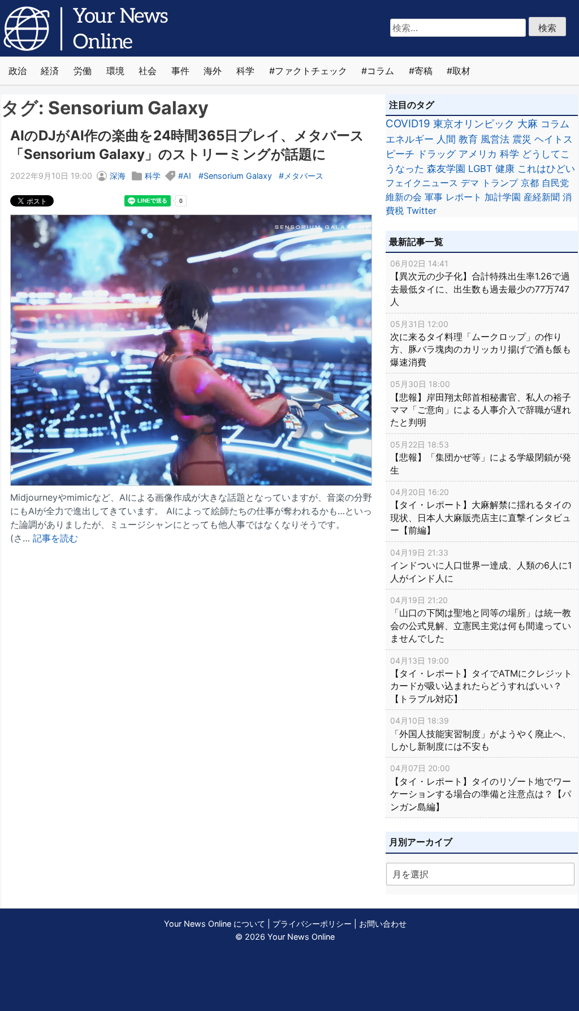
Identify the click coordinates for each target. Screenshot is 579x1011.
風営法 (495, 139)
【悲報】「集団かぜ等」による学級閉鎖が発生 (480, 458)
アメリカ (478, 154)
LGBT (480, 168)
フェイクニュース (422, 182)
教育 (468, 139)
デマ (470, 182)
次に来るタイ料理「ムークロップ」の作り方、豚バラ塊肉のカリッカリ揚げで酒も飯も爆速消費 (480, 343)
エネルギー (410, 139)
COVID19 (408, 123)
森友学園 (446, 168)
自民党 (555, 182)
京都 (530, 182)
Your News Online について (214, 923)
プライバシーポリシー (312, 923)
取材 (461, 70)
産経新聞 (542, 197)
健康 (505, 168)
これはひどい (546, 168)
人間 (446, 139)
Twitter (422, 210)
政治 (17, 70)
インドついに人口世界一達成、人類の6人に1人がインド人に (481, 566)
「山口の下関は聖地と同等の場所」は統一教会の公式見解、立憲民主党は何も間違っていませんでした (480, 619)
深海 (118, 175)
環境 (115, 70)
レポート (464, 197)
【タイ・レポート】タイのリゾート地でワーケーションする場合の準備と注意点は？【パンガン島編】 (480, 787)
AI (187, 175)
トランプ (500, 182)
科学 (245, 70)
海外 (213, 70)
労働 (83, 70)
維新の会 (404, 197)
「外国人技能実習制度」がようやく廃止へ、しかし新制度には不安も (480, 734)
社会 (148, 70)
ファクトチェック (311, 70)
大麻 (527, 124)
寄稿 (423, 70)
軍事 (434, 197)
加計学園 (503, 197)
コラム (380, 70)
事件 (180, 70)
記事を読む (55, 538)
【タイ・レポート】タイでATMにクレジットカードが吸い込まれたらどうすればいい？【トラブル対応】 (481, 680)
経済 (50, 70)
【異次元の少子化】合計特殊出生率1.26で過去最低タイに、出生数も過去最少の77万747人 (480, 283)
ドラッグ (436, 154)
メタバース (303, 175)
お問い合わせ (383, 923)
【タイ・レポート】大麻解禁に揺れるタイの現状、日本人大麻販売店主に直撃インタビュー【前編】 (480, 511)
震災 (522, 139)
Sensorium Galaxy (238, 175)
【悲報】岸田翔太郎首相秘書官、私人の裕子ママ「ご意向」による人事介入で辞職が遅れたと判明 (480, 403)
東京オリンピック (474, 124)
